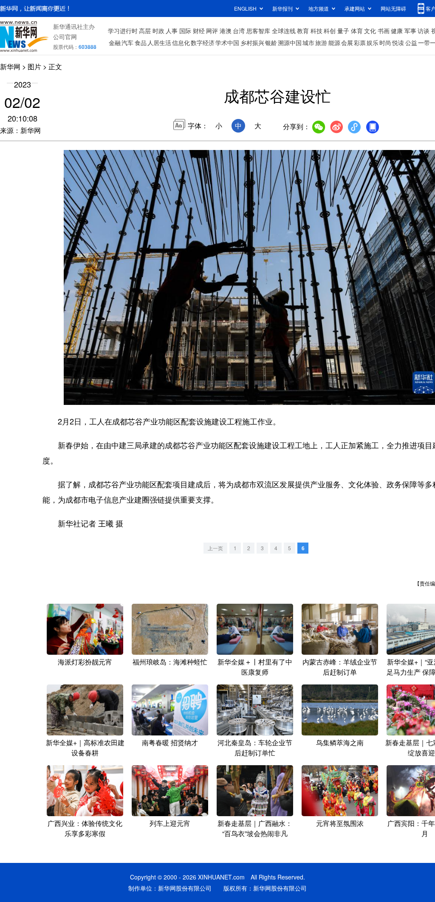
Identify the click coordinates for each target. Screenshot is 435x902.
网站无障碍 (393, 8)
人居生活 (159, 42)
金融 (115, 42)
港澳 (226, 30)
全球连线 (284, 30)
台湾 (239, 30)
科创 (330, 30)
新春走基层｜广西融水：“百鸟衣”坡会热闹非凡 (255, 828)
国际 (185, 30)
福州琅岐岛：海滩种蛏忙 (170, 662)
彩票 (360, 42)
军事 (410, 30)
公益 (411, 42)
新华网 (10, 66)
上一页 (215, 547)
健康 (397, 30)
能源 (334, 42)
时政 (158, 30)
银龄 (271, 42)
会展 (347, 42)
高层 (145, 30)
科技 (316, 30)
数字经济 (203, 42)
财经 (199, 30)
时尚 (385, 42)
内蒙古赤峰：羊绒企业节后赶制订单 (339, 667)
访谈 (423, 30)
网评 (212, 30)
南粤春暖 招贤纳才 (170, 742)
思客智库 (258, 30)
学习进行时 (123, 30)
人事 (172, 30)
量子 (343, 30)
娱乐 (373, 42)
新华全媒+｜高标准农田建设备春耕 (85, 748)
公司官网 (65, 36)
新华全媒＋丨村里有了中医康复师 (255, 667)
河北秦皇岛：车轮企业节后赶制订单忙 (255, 748)
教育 (303, 30)
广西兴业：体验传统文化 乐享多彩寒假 (85, 828)
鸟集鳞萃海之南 (340, 742)
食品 (141, 42)
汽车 (127, 42)
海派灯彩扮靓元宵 (85, 662)
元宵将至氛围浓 (340, 823)
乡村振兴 (252, 42)
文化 (370, 30)
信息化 (181, 42)
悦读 (398, 42)
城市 (308, 42)
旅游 (321, 42)
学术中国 (227, 42)
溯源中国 (290, 42)
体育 (357, 30)
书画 (384, 30)
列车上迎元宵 (170, 823)
